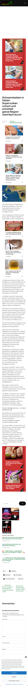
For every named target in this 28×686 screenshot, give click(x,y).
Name (3, 636)
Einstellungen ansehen (14, 680)
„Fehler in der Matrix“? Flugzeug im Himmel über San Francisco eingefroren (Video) (7, 588)
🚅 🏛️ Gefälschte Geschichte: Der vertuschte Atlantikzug (11, 545)
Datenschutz (15, 684)
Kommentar (5, 619)
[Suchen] (22, 504)
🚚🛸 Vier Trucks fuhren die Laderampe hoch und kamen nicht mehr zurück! (13, 538)
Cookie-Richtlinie (8, 684)
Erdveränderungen (16, 122)
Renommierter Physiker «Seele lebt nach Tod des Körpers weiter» (20, 588)
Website (4, 649)
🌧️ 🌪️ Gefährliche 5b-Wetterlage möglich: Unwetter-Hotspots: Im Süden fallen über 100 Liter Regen (13, 559)
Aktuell (12, 121)
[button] (26, 657)
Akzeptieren (14, 672)
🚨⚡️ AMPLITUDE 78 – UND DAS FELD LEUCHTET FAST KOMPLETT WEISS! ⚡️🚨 (13, 551)
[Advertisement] (14, 21)
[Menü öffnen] (25, 3)
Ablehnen (14, 676)
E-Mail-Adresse (6, 642)
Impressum (21, 684)
